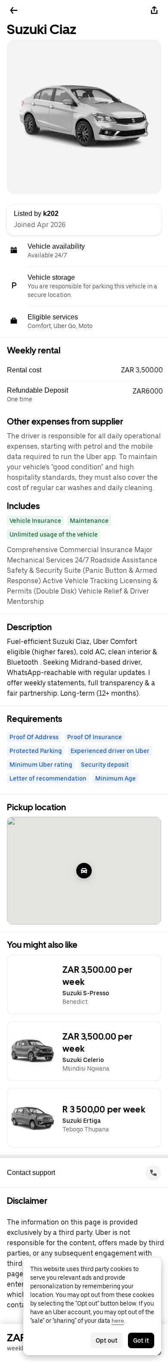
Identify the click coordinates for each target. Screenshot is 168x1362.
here (118, 1320)
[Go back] (13, 10)
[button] (87, 370)
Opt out (107, 1340)
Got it (141, 1340)
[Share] (154, 10)
